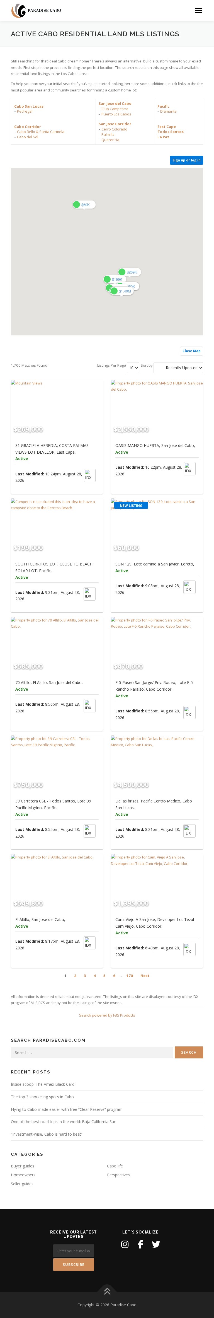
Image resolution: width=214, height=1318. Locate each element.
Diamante (168, 111)
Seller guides (22, 1183)
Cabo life (115, 1166)
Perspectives (118, 1174)
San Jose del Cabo (115, 103)
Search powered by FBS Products (107, 1015)
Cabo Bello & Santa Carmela (40, 131)
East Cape (166, 126)
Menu (198, 10)
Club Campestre (114, 108)
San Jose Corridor (115, 123)
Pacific (163, 106)
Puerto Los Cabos (116, 114)
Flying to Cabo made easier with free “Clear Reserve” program (67, 1109)
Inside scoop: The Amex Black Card (42, 1084)
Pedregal (24, 111)
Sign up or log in (186, 160)
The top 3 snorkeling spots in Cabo (42, 1096)
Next (145, 975)
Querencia (110, 139)
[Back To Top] (107, 1292)
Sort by (147, 365)
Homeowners (23, 1174)
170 (129, 975)
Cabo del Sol (27, 136)
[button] (129, 272)
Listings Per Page (111, 365)
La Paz (163, 136)
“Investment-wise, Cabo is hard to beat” (46, 1134)
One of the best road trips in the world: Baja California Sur (63, 1121)
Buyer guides (22, 1166)
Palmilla (108, 134)
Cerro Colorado (114, 129)
